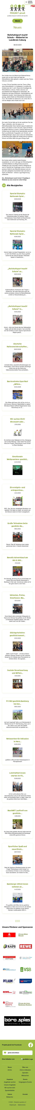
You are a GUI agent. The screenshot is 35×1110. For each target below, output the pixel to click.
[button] (17, 1052)
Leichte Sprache (30, 1)
